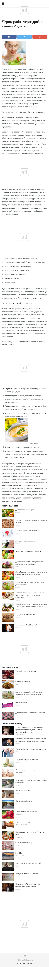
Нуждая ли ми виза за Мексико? (27, 873)
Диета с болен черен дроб (24, 510)
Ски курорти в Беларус (23, 801)
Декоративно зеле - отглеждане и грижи (30, 712)
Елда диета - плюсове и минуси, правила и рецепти (31, 521)
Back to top (24, 956)
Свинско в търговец (22, 681)
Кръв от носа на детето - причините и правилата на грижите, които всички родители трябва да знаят (29, 729)
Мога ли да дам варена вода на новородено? (26, 771)
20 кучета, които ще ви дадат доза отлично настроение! (31, 781)
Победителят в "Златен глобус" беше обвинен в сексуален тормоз (28, 885)
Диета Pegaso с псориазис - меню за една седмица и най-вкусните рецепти (31, 573)
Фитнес (4, 17)
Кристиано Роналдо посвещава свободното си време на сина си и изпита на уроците (30, 739)
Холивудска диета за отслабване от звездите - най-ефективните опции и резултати (31, 605)
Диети (10, 17)
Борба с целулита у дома (24, 822)
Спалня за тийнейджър (23, 842)
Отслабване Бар (21, 702)
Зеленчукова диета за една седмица (28, 551)
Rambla (18, 853)
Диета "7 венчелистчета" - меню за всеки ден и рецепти (30, 583)
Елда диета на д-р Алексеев (25, 614)
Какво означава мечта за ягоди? (26, 811)
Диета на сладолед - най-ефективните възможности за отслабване (29, 562)
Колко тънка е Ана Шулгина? (26, 625)
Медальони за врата (22, 790)
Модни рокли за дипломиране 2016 (28, 863)
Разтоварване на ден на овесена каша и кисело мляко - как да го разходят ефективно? (29, 595)
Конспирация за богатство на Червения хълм (29, 833)
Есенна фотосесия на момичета (26, 671)
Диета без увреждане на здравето (27, 530)
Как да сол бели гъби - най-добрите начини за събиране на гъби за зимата (29, 693)
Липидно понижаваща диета (25, 541)
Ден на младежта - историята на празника (30, 749)
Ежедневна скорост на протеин (26, 759)
